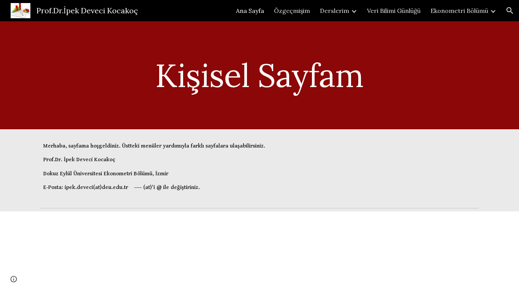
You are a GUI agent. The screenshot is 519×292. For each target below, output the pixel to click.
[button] (510, 11)
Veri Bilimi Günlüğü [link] (394, 10)
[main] (259, 75)
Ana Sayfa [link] (250, 10)
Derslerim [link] (334, 10)
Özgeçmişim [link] (292, 10)
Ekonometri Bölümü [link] (459, 10)
